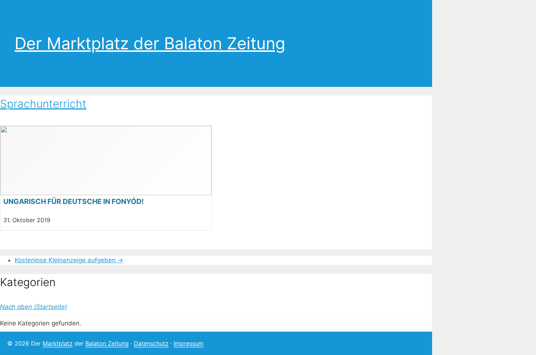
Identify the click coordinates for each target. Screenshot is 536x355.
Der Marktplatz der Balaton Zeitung (150, 43)
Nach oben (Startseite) (33, 306)
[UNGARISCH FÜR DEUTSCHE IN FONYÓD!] (105, 178)
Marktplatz (58, 343)
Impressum (188, 343)
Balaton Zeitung (107, 343)
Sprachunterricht (43, 103)
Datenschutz (151, 343)
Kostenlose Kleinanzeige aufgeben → (69, 260)
